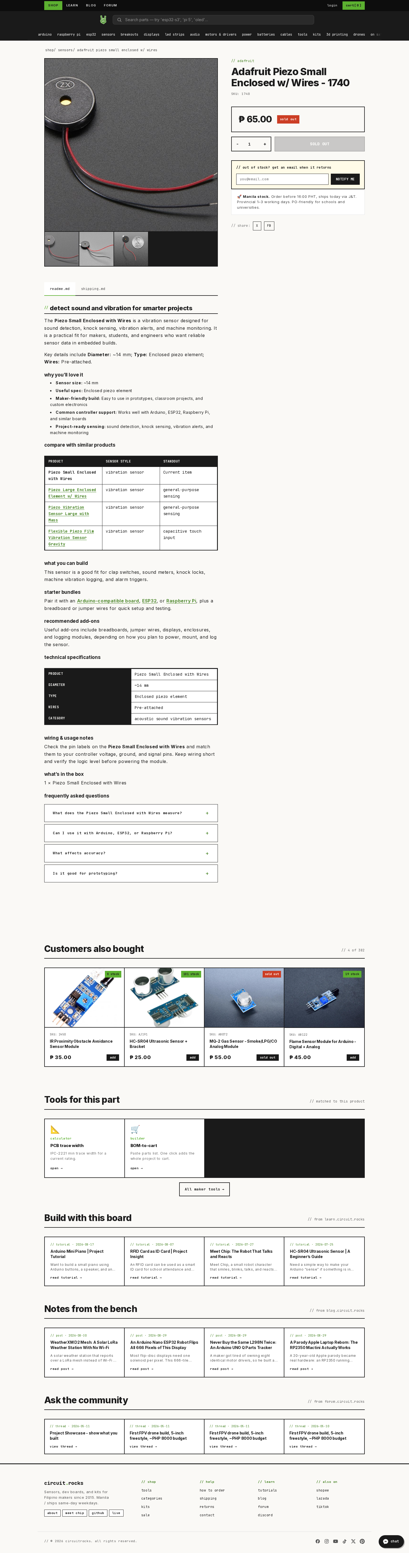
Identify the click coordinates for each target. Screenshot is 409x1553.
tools (146, 1490)
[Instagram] (326, 1541)
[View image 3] (131, 249)
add (113, 1057)
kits (145, 1507)
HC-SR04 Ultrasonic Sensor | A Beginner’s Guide (320, 1254)
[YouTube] (335, 1541)
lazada (322, 1498)
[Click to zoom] (131, 145)
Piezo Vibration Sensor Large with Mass (68, 514)
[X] (353, 1541)
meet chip (74, 1513)
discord (265, 1515)
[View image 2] (96, 249)
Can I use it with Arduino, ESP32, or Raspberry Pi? (113, 833)
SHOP (53, 5)
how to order (212, 1490)
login (332, 5)
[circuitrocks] (28, 20)
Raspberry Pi (181, 601)
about (52, 1513)
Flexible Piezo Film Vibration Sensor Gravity (71, 538)
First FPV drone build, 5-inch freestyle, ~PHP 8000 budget (158, 1436)
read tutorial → (66, 1277)
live (116, 1513)
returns (207, 1507)
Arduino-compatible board (108, 601)
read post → (62, 1369)
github (98, 1513)
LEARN (72, 5)
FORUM (110, 5)
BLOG (91, 5)
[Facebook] (317, 1541)
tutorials (267, 1490)
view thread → (63, 1446)
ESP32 (149, 601)
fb (269, 226)
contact (207, 1515)
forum (263, 1507)
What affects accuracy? (79, 853)
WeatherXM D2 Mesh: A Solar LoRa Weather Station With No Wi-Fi (83, 1345)
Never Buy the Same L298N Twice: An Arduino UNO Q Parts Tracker (243, 1345)
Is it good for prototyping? (85, 873)
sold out (267, 1057)
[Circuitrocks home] (103, 20)
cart (353, 5)
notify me (345, 179)
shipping (208, 1498)
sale (145, 1515)
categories (151, 1498)
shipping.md (93, 288)
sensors (65, 50)
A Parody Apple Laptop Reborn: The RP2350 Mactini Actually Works (324, 1345)
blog (262, 1498)
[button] (45, 35)
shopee (322, 1490)
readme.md (60, 288)
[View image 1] (62, 249)
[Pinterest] (362, 1541)
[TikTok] (344, 1541)
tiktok (322, 1507)
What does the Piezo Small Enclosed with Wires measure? (117, 813)
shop (49, 50)
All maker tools (204, 1189)
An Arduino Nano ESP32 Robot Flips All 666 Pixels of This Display (164, 1345)
